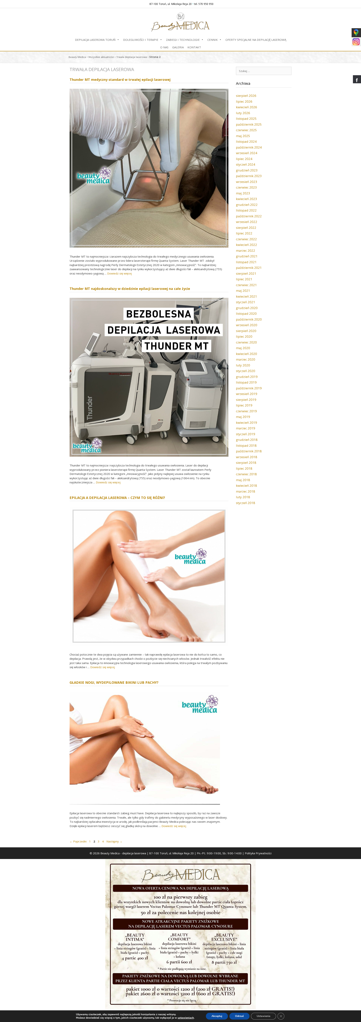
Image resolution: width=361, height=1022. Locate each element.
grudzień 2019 (247, 377)
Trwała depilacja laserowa (131, 57)
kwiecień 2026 (246, 107)
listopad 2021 (246, 262)
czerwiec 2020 (246, 342)
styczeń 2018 (245, 503)
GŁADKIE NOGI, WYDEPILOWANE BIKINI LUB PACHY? (114, 682)
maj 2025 (243, 136)
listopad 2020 (246, 313)
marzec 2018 (245, 491)
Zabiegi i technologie (183, 40)
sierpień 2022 (246, 227)
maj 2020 (243, 348)
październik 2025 (249, 124)
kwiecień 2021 (246, 296)
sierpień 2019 (246, 399)
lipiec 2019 (244, 405)
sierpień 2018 (246, 462)
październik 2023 (249, 176)
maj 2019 (243, 417)
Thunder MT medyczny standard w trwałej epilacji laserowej (120, 79)
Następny (114, 841)
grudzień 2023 (247, 170)
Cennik (212, 40)
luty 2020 (243, 365)
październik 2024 (249, 147)
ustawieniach (186, 1018)
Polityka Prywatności (258, 853)
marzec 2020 (245, 359)
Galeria (178, 47)
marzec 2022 (245, 250)
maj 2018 (243, 480)
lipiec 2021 (244, 279)
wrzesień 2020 (246, 325)
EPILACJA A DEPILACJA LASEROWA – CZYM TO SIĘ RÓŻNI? (117, 497)
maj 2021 (243, 290)
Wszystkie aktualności (101, 57)
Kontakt (194, 47)
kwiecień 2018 (246, 485)
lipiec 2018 (244, 468)
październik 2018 (249, 451)
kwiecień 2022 (246, 245)
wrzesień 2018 (246, 457)
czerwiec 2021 (246, 285)
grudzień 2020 (247, 308)
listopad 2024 (246, 141)
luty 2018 (243, 497)
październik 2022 (249, 216)
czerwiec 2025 (246, 130)
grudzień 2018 (247, 439)
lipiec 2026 (244, 101)
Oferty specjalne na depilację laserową (255, 40)
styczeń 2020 (245, 371)
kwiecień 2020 (246, 354)
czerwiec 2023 (246, 187)
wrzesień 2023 (246, 182)
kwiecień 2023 (246, 199)
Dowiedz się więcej (119, 273)
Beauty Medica (77, 57)
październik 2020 (249, 319)
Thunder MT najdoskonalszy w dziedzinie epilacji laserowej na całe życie (130, 288)
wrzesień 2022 (246, 222)
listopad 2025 (246, 118)
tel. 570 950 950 (203, 4)
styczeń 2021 (245, 302)
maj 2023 (243, 193)
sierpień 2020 (246, 331)
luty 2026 (243, 113)
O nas (164, 47)
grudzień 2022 (247, 204)
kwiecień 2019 (246, 422)
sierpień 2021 (246, 273)
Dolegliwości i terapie (140, 40)
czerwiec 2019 (246, 411)
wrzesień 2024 (246, 153)
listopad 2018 (246, 445)
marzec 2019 (245, 428)
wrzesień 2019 (246, 394)
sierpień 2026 (246, 95)
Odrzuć (239, 1016)
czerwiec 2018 (246, 474)
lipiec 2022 (244, 233)
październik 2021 (249, 267)
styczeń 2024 (245, 164)
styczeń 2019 (245, 434)
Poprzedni (78, 841)
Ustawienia (263, 1016)
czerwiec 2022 (246, 239)
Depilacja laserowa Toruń (95, 40)
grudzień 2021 (247, 256)
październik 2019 (249, 388)
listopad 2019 (246, 382)
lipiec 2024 (244, 159)
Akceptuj (217, 1016)
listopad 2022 (246, 210)
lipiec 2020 (244, 336)
